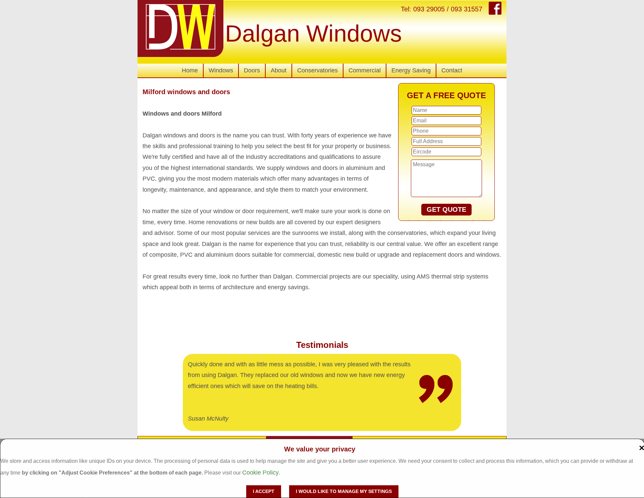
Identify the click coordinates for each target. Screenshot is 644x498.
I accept (263, 491)
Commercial (364, 70)
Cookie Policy (260, 472)
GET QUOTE (446, 209)
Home (190, 70)
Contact (451, 70)
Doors (252, 70)
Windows (221, 70)
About (278, 70)
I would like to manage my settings (344, 491)
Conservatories (317, 70)
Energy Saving (411, 70)
